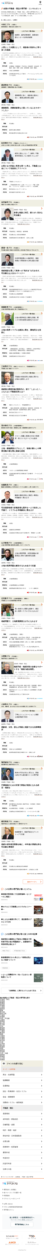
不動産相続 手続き (20, 950)
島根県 (2, 1047)
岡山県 (2, 1045)
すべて (5, 1069)
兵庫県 (2, 1039)
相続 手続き (6, 950)
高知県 (2, 1052)
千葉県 (2, 1015)
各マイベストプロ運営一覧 (12, 1192)
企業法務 (6, 1141)
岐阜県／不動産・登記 (8, 724)
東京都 (2, 1012)
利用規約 (7, 1195)
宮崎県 (2, 1060)
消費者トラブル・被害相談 (13, 1102)
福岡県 (2, 1055)
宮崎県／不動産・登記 (8, 327)
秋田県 (2, 1004)
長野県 (2, 1021)
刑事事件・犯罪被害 (10, 1147)
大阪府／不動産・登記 (8, 618)
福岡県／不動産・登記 (8, 562)
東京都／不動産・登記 (8, 105)
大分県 (2, 1058)
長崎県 (2, 1056)
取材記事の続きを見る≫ (24, 224)
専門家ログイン (9, 1210)
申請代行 (6, 1158)
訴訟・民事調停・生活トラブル (15, 1091)
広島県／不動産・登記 (8, 44)
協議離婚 (6, 1080)
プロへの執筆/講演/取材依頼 (13, 1207)
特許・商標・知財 (9, 1130)
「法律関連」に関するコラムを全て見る (22, 990)
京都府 (2, 1037)
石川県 (2, 1025)
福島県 (2, 1009)
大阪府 (2, 1036)
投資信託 (5, 968)
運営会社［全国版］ (10, 1189)
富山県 (2, 1023)
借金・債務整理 (9, 1097)
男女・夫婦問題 (9, 1075)
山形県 (2, 1007)
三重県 (2, 1031)
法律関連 (12, 1069)
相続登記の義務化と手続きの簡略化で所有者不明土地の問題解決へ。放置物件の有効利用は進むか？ (16, 941)
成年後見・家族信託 (10, 1119)
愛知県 (2, 1028)
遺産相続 (6, 1113)
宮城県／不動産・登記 (8, 782)
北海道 (2, 1001)
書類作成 (6, 1152)
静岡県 (2, 1029)
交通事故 (6, 1086)
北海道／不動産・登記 (8, 445)
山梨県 (2, 1020)
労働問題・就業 (9, 1125)
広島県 (2, 1044)
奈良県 (2, 1040)
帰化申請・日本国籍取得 (12, 1136)
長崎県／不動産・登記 (20, 209)
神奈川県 (3, 1014)
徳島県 (2, 1050)
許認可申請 (7, 1163)
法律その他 (7, 1169)
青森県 (2, 1002)
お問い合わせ (8, 1204)
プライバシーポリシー (11, 1198)
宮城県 (2, 1006)
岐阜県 (2, 1033)
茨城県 (2, 1017)
